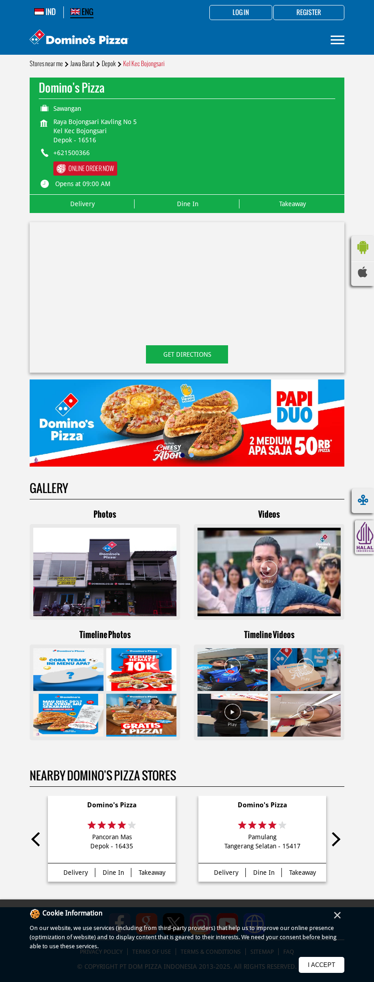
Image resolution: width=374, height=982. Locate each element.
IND (50, 11)
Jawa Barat (82, 63)
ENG (87, 11)
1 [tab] (182, 455)
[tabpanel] (187, 423)
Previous (38, 841)
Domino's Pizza (112, 805)
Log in (241, 12)
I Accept (321, 964)
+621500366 (71, 152)
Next (335, 841)
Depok (109, 63)
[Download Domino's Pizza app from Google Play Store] (362, 256)
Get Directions (187, 354)
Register (308, 12)
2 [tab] (191, 455)
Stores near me (46, 63)
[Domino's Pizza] (79, 38)
